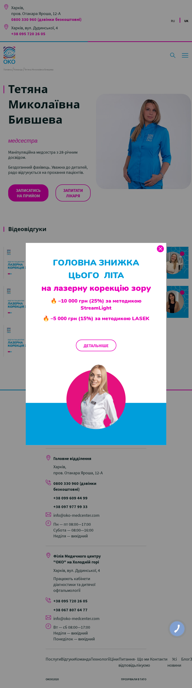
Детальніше (96, 345)
